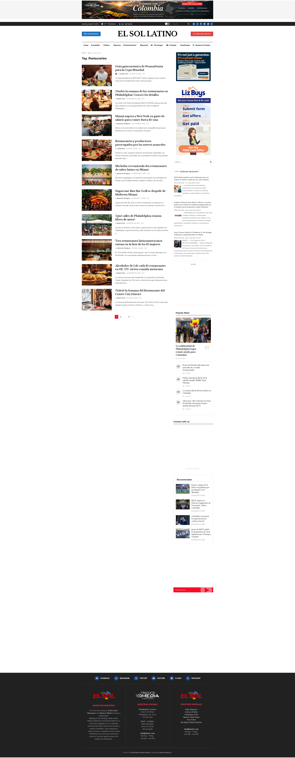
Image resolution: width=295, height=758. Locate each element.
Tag (89, 53)
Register (130, 24)
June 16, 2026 (136, 74)
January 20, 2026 (134, 99)
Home (86, 45)
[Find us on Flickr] (208, 24)
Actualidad (95, 45)
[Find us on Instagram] (197, 24)
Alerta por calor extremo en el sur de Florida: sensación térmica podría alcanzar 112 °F (197, 403)
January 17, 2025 (139, 198)
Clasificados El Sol (191, 714)
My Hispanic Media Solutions (191, 722)
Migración (144, 45)
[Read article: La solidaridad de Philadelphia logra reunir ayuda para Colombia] (193, 330)
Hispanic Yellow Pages (191, 717)
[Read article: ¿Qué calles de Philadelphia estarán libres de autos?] (97, 225)
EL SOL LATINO (147, 33)
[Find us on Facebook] (193, 24)
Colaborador (121, 148)
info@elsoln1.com (147, 733)
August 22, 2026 (199, 495)
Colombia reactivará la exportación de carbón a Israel (200, 518)
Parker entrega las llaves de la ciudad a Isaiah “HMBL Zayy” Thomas (195, 380)
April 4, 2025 (132, 148)
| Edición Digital (203, 34)
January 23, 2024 (134, 273)
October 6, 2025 (139, 123)
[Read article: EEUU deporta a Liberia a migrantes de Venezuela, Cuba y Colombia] (183, 504)
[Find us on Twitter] (200, 24)
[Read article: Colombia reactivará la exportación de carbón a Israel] (183, 520)
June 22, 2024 (133, 298)
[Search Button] (188, 24)
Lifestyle (172, 45)
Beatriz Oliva (124, 74)
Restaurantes (97, 53)
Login (122, 24)
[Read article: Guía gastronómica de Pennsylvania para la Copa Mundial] (97, 75)
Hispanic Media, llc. (165, 752)
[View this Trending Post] (116, 74)
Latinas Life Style (191, 712)
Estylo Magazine (191, 709)
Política (106, 45)
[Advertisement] (193, 287)
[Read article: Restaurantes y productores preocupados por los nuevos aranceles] (97, 150)
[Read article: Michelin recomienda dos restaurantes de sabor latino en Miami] (97, 175)
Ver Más (193, 264)
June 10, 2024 (138, 248)
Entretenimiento (129, 45)
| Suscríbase (92, 34)
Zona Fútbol (191, 719)
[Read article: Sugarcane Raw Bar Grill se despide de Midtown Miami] (97, 200)
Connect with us (181, 421)
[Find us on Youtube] (204, 24)
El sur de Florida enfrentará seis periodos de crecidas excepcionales (196, 367)
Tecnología (158, 45)
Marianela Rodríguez (123, 123)
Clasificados (185, 45)
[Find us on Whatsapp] (211, 24)
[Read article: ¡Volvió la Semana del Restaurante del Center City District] (97, 299)
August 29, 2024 (134, 223)
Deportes (117, 45)
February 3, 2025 (139, 173)
